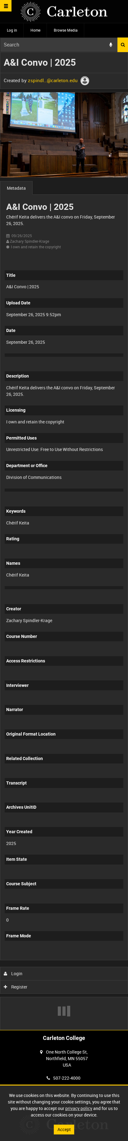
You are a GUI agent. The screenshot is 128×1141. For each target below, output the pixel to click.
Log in (12, 30)
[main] (64, 541)
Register (18, 987)
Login (16, 973)
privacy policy (78, 1108)
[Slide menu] (5, 5)
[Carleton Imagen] (64, 12)
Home (35, 30)
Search (122, 45)
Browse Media (66, 30)
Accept (64, 1129)
